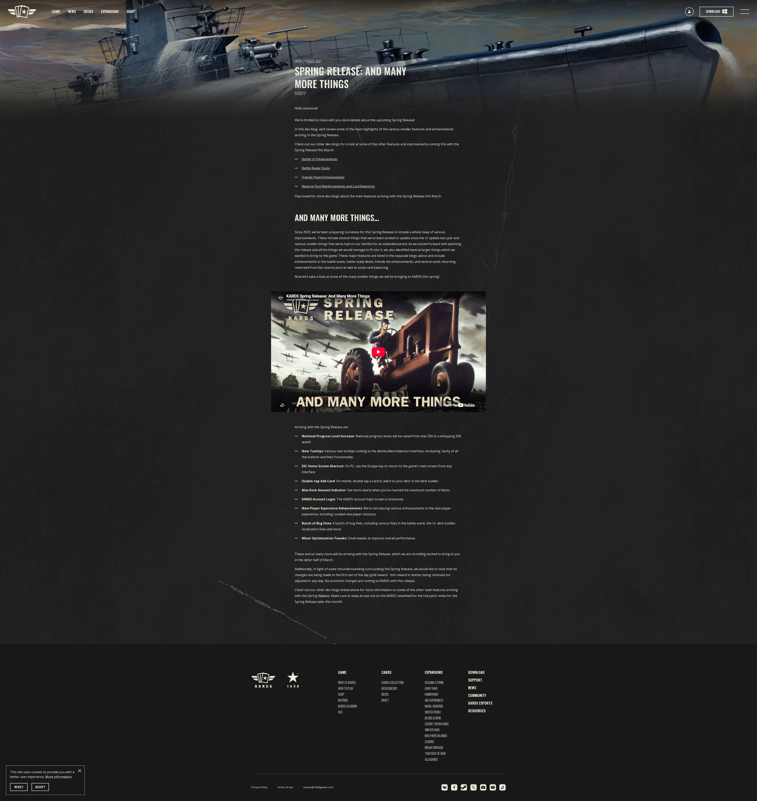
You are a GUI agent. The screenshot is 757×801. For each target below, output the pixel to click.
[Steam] (464, 787)
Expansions (110, 11)
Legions (429, 741)
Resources (477, 710)
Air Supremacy (434, 700)
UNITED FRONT (433, 712)
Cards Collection (392, 682)
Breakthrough (434, 747)
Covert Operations (437, 724)
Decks (88, 11)
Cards (386, 672)
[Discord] (483, 787)
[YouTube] (493, 787)
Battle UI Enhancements (319, 159)
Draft (385, 700)
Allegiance (431, 759)
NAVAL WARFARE (434, 706)
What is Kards (347, 682)
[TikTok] (502, 787)
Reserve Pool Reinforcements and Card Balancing (338, 186)
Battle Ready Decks (316, 168)
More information (58, 777)
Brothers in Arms (436, 735)
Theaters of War (435, 753)
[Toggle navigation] (745, 12)
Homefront (432, 694)
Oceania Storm (434, 682)
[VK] (444, 787)
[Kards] (22, 11)
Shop (131, 11)
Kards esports (480, 703)
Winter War (432, 729)
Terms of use (285, 787)
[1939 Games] (293, 677)
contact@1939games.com (318, 787)
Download (476, 672)
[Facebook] (454, 787)
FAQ (340, 712)
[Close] (80, 771)
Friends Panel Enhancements (323, 177)
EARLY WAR (431, 688)
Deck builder (389, 688)
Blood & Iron (433, 718)
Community (477, 695)
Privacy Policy (259, 787)
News (72, 11)
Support (475, 680)
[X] (473, 787)
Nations (343, 700)
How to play (345, 688)
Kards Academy (347, 706)
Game (56, 11)
